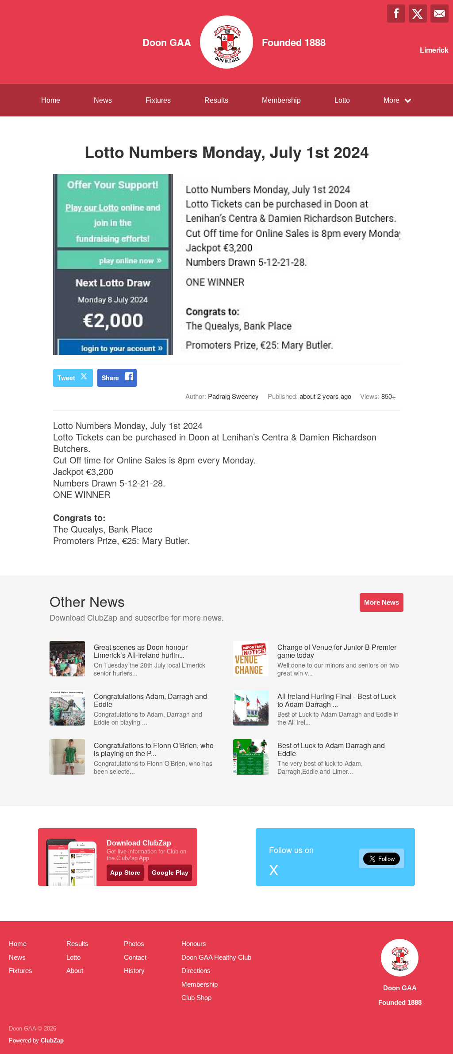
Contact (135, 957)
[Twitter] (418, 13)
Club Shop (196, 997)
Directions (196, 970)
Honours (193, 943)
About (74, 970)
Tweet (66, 377)
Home (50, 100)
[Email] (439, 13)
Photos (134, 943)
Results (216, 100)
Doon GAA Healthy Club (216, 957)
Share (110, 377)
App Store (125, 872)
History (134, 970)
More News (381, 602)
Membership (281, 100)
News (103, 100)
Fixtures (158, 100)
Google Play (170, 872)
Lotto (342, 100)
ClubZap (52, 1040)
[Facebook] (396, 13)
